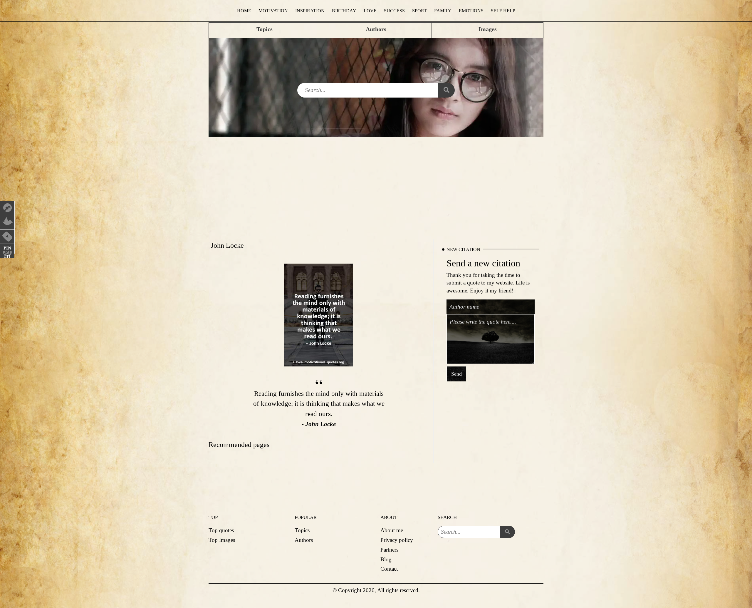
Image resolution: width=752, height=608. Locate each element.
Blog (386, 559)
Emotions (471, 10)
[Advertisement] (376, 181)
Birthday (344, 10)
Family (442, 10)
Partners (389, 550)
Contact (389, 569)
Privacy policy (396, 540)
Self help (503, 10)
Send (456, 374)
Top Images (222, 540)
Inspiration (310, 10)
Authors (304, 540)
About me (391, 530)
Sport (419, 10)
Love (370, 10)
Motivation (273, 10)
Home (244, 10)
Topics (302, 530)
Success (394, 10)
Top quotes (221, 530)
